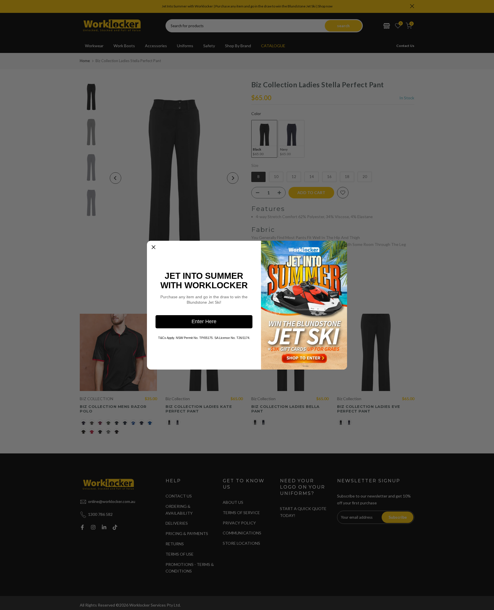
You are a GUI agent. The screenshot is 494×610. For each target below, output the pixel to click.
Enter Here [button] (204, 321)
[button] (153, 247)
